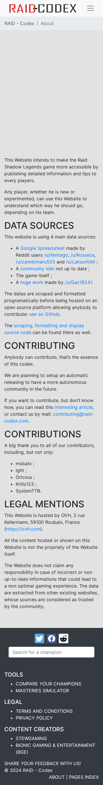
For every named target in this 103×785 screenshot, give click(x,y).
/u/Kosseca (82, 255)
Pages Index (84, 777)
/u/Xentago (56, 255)
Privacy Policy (34, 718)
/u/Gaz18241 (78, 282)
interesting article (74, 407)
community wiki (37, 268)
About (57, 777)
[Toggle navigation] (90, 8)
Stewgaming (31, 738)
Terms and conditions (44, 711)
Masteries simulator (42, 690)
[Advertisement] (51, 89)
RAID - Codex (19, 23)
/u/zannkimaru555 (35, 262)
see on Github (44, 314)
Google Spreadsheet (42, 248)
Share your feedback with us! (42, 763)
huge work (31, 282)
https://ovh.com (23, 529)
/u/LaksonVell (80, 262)
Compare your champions (48, 684)
